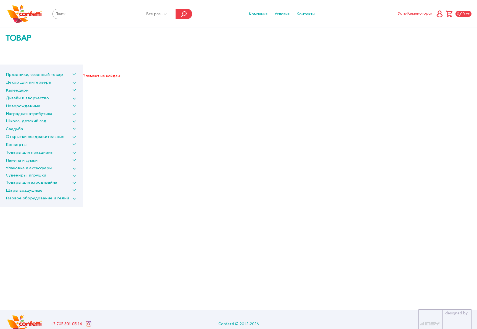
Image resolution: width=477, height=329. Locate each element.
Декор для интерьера (28, 82)
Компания (258, 13)
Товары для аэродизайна (31, 182)
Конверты (16, 144)
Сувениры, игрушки (26, 175)
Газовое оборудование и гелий (37, 197)
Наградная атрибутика (29, 113)
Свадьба (14, 128)
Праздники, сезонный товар (34, 74)
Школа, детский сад (26, 120)
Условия (282, 13)
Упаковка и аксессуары (29, 167)
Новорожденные (23, 105)
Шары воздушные (24, 190)
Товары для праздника (29, 152)
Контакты (306, 13)
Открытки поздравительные (35, 136)
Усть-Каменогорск (415, 13)
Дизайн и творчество (27, 97)
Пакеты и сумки (22, 160)
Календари (17, 90)
